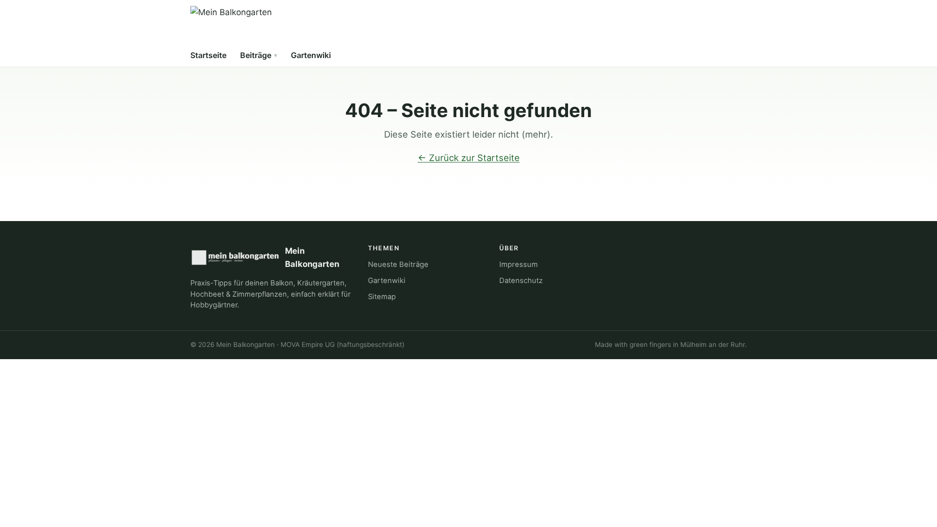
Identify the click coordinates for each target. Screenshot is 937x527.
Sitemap (382, 296)
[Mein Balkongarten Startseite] (231, 25)
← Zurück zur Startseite (469, 157)
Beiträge (255, 55)
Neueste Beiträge (398, 264)
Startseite (208, 55)
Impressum (518, 264)
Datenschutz (521, 280)
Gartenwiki (311, 55)
